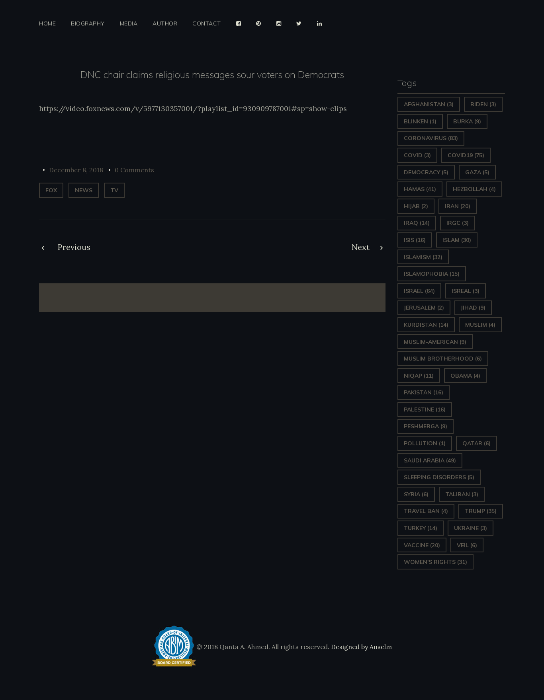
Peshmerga (425, 426)
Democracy (426, 172)
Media (129, 23)
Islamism (423, 257)
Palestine (425, 409)
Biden (483, 104)
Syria (416, 494)
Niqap (419, 375)
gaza (477, 172)
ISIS (415, 240)
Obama (465, 375)
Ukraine (470, 528)
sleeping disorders (439, 477)
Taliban (461, 494)
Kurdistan (426, 324)
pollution (425, 443)
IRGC (457, 222)
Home (47, 23)
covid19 (466, 155)
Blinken (420, 121)
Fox (51, 190)
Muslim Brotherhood (443, 358)
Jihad (473, 307)
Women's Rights (435, 561)
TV (114, 190)
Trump (481, 511)
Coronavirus (431, 138)
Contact (206, 23)
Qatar (476, 443)
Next (361, 247)
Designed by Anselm (360, 647)
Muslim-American (435, 341)
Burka (467, 121)
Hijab (416, 206)
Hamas (420, 189)
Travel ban (426, 511)
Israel (419, 290)
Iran (457, 206)
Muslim (480, 324)
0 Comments (134, 170)
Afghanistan (429, 104)
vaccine (422, 545)
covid (417, 155)
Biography (88, 23)
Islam (456, 240)
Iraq (417, 222)
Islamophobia (432, 273)
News (83, 190)
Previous (74, 247)
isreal (465, 290)
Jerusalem (424, 307)
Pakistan (423, 392)
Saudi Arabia (430, 460)
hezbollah (474, 189)
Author (165, 23)
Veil (467, 545)
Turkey (420, 528)
